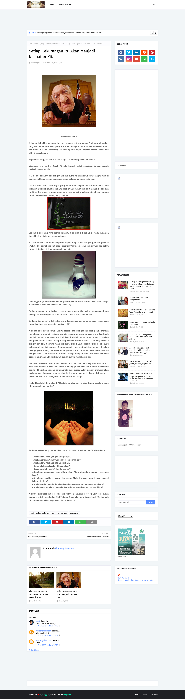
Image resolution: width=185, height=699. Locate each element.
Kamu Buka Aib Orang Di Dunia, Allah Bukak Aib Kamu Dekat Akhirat (141, 337)
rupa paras (74, 513)
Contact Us (154, 694)
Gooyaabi (67, 695)
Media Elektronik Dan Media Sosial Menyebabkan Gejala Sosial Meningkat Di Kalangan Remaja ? (141, 377)
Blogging (46, 695)
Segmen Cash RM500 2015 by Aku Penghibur (142, 323)
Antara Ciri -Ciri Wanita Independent (138, 298)
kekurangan (62, 513)
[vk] (121, 59)
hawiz (38, 621)
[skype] (152, 59)
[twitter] (129, 52)
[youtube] (136, 59)
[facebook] (121, 52)
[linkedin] (136, 52)
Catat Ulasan (34, 650)
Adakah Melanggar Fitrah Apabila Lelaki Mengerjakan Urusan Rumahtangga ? (140, 350)
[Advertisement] (76, 20)
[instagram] (129, 59)
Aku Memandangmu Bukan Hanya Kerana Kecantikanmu (38, 594)
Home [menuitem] (51, 5)
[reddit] (144, 52)
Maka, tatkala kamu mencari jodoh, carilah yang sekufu (140, 362)
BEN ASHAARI (123, 578)
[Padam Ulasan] (59, 626)
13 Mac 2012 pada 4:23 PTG (47, 645)
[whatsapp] (144, 59)
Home (137, 694)
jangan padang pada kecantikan (52, 44)
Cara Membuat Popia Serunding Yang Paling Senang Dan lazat (142, 311)
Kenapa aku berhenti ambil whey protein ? (136, 580)
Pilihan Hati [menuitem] (64, 5)
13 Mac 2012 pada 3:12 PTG (47, 635)
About (145, 694)
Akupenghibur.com (38, 63)
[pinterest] (152, 52)
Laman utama (34, 44)
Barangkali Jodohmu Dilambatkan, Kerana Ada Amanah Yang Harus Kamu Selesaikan (71, 33)
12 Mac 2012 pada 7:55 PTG (47, 626)
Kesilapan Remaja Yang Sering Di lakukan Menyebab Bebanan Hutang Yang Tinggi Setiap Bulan (141, 285)
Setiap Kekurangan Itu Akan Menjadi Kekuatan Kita (67, 594)
